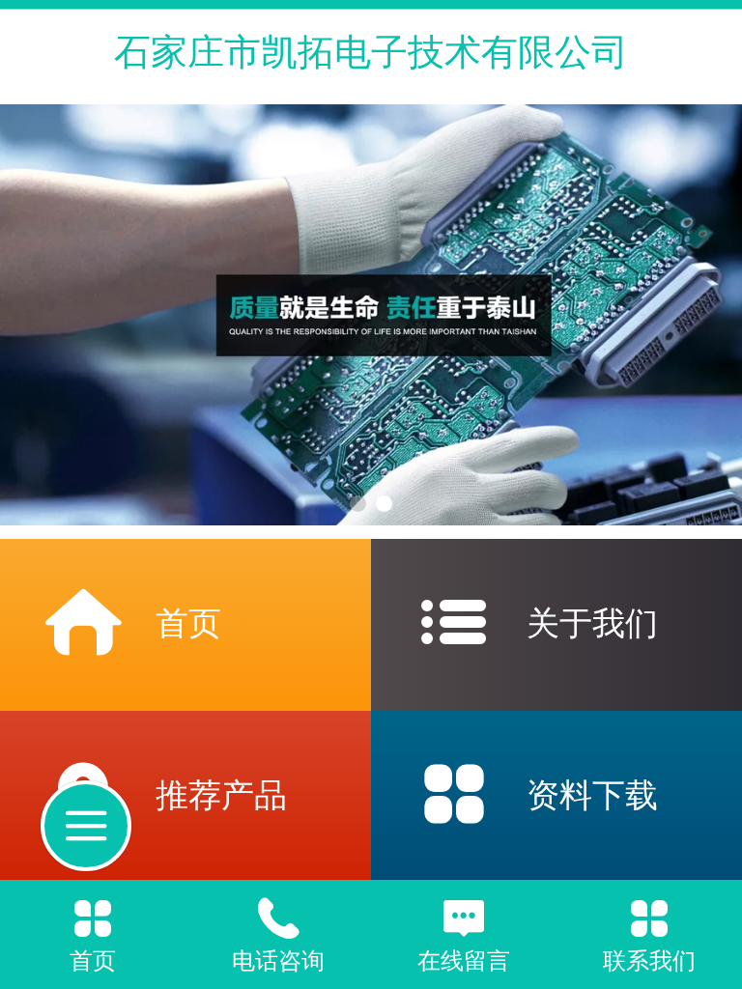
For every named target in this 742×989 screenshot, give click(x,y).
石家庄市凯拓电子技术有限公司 (371, 51)
